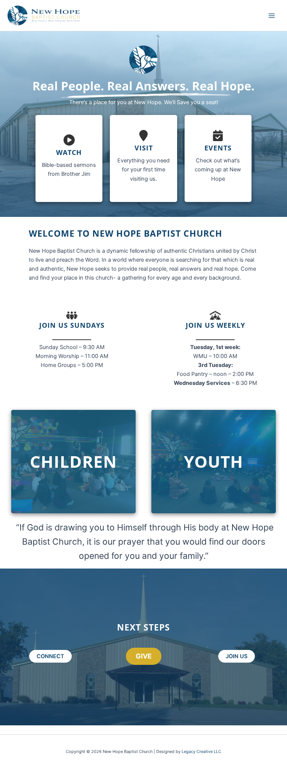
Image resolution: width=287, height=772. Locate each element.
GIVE (144, 656)
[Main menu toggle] (272, 16)
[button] (50, 656)
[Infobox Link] (69, 158)
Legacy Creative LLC (201, 751)
